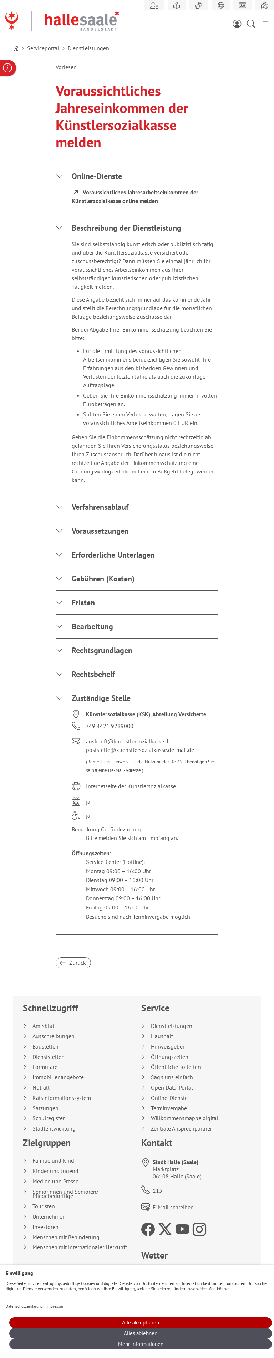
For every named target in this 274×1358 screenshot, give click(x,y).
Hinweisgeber (167, 1046)
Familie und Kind (53, 1160)
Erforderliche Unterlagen (113, 555)
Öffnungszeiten (169, 1057)
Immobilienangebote (58, 1077)
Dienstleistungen (171, 1026)
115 (157, 1190)
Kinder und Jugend (55, 1171)
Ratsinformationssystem (61, 1098)
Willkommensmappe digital (184, 1118)
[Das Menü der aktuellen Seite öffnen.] (265, 24)
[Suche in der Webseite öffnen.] (253, 24)
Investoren (45, 1227)
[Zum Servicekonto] (239, 24)
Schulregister (48, 1118)
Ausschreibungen (53, 1036)
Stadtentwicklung (54, 1128)
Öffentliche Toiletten (176, 1067)
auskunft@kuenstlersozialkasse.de (128, 741)
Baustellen (45, 1046)
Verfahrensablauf (100, 507)
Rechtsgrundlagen (102, 650)
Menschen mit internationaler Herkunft (79, 1247)
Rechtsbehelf (93, 674)
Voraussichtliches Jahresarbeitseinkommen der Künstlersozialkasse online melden (135, 196)
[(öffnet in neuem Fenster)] (264, 5)
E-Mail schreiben (173, 1207)
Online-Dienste (97, 176)
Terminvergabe (169, 1108)
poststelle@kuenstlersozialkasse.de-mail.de (140, 749)
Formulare (44, 1067)
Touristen (43, 1206)
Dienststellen (48, 1057)
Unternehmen (49, 1216)
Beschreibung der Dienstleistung (126, 228)
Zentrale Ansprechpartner (181, 1128)
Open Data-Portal (172, 1087)
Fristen (83, 603)
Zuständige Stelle (101, 698)
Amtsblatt (44, 1026)
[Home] (16, 48)
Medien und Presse (55, 1181)
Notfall (41, 1087)
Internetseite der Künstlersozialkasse (131, 786)
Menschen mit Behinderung (66, 1237)
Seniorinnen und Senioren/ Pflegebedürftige (65, 1194)
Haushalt (162, 1036)
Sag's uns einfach (172, 1077)
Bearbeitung (92, 626)
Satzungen (45, 1108)
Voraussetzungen (100, 531)
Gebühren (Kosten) (103, 579)
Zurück (77, 962)
